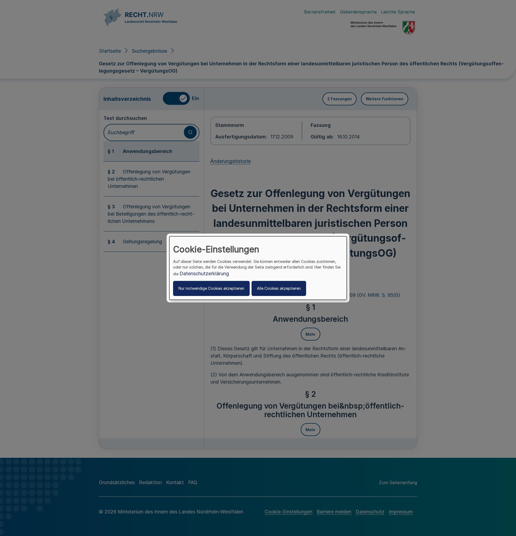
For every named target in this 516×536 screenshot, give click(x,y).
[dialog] (258, 268)
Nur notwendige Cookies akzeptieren (211, 288)
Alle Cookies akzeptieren (279, 288)
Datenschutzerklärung (204, 273)
